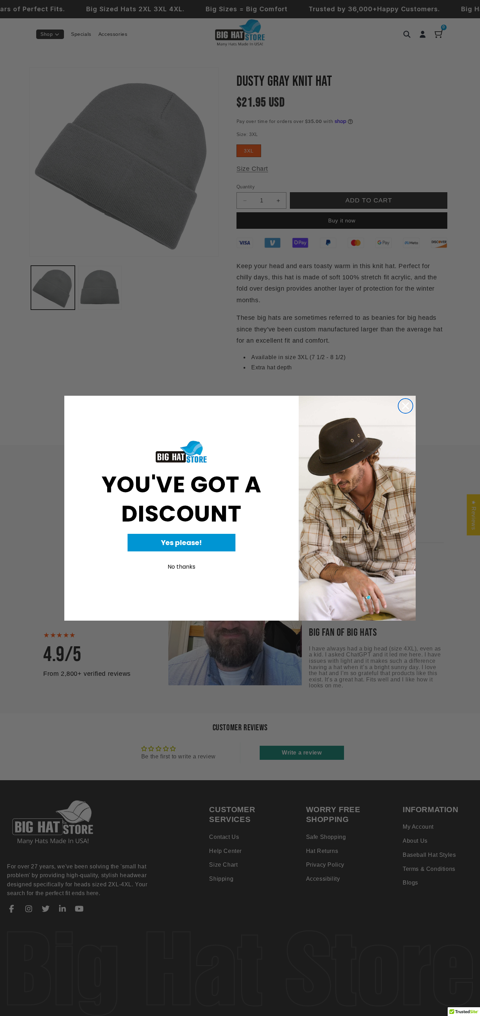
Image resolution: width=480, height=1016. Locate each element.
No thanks (181, 567)
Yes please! (181, 543)
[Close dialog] (405, 406)
